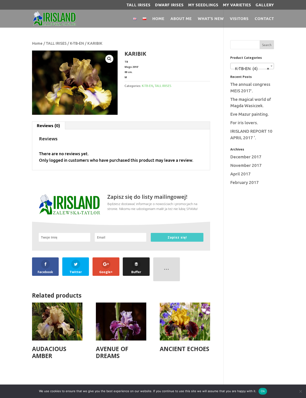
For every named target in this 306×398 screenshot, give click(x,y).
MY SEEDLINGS (203, 5)
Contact (264, 19)
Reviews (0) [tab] (48, 125)
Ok (263, 391)
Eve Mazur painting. (249, 114)
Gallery (265, 5)
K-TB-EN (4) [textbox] (250, 68)
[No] (300, 391)
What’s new (211, 19)
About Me (181, 19)
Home (158, 19)
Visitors (239, 19)
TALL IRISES (139, 5)
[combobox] (252, 66)
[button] (109, 59)
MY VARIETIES (237, 5)
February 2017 (244, 182)
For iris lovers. (244, 122)
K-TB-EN (77, 43)
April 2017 (240, 174)
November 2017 (246, 165)
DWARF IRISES (169, 5)
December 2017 (245, 156)
